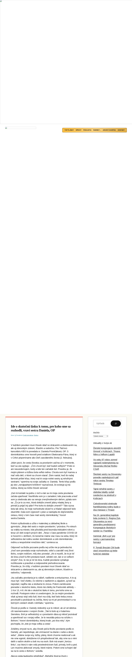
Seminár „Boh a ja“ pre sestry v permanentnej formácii (104, 539)
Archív (96, 432)
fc (15, 435)
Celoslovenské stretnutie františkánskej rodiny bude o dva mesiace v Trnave (106, 506)
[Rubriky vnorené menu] (100, 130)
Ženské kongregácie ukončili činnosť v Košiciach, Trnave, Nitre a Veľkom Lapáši (107, 451)
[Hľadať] (116, 423)
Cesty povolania (28, 435)
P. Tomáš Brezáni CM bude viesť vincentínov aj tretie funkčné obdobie (106, 550)
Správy (36, 435)
